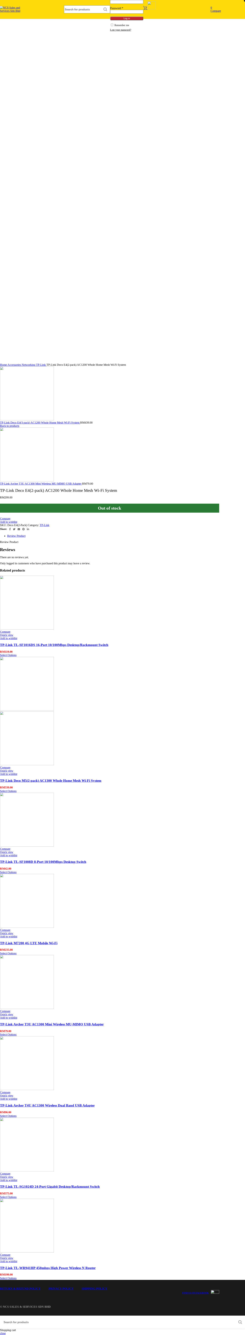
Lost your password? (120, 30)
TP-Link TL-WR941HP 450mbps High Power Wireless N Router (48, 1268)
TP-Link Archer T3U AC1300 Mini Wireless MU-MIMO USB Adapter (41, 483)
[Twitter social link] (14, 529)
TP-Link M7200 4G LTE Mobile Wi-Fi (28, 943)
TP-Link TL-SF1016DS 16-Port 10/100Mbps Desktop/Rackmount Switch (54, 645)
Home (4, 364)
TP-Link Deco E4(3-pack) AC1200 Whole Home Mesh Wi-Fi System (40, 422)
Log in (127, 18)
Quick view (6, 635)
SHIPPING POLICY (94, 1288)
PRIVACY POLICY (61, 1288)
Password (116, 8)
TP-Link (41, 364)
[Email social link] (19, 529)
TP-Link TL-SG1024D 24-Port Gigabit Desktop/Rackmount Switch (50, 1186)
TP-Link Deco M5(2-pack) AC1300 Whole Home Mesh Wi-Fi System (50, 781)
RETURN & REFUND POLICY (20, 1288)
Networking (29, 364)
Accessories (15, 364)
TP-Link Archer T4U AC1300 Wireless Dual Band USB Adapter (47, 1105)
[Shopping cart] (149, 8)
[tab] (113, 536)
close (3, 1333)
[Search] (105, 9)
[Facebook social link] (10, 529)
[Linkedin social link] (28, 529)
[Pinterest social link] (23, 529)
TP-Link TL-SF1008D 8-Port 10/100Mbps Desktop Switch (43, 862)
